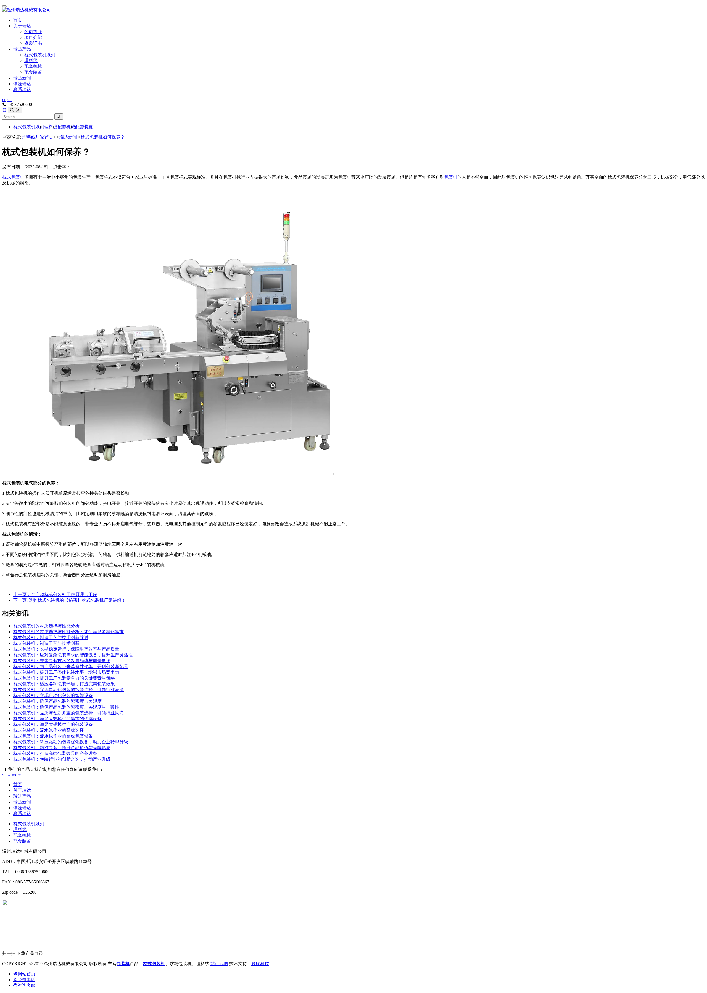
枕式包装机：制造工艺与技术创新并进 (50, 637)
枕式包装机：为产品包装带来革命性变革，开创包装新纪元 (70, 666)
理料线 (31, 60)
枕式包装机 (13, 177)
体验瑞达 (22, 807)
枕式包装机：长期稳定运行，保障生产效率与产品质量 (66, 649)
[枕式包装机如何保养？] (209, 473)
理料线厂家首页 (37, 137)
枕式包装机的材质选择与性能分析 (46, 626)
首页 (17, 20)
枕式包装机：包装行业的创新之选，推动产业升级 (61, 759)
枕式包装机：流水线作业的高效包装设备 (53, 736)
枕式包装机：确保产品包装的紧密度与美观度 (57, 701)
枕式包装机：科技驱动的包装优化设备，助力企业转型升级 (70, 741)
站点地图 (219, 963)
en (4, 99)
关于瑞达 (22, 25)
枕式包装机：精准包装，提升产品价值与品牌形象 (61, 747)
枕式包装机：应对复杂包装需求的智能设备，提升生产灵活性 (73, 655)
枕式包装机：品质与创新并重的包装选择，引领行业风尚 (68, 712)
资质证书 (33, 43)
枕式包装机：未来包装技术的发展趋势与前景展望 (61, 660)
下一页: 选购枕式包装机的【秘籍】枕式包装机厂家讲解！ (69, 600)
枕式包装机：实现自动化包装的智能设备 (53, 695)
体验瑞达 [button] (22, 83)
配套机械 (33, 66)
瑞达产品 (22, 49)
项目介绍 (33, 37)
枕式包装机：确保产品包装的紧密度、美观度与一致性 (66, 707)
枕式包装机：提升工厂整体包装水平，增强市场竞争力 (66, 672)
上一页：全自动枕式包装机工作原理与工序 (55, 594)
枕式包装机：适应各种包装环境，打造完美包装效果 (64, 683)
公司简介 (33, 31)
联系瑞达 (22, 89)
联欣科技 (260, 963)
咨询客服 (26, 985)
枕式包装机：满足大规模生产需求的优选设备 (57, 718)
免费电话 (26, 979)
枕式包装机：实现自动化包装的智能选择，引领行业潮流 (68, 689)
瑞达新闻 (22, 78)
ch (9, 99)
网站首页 (26, 973)
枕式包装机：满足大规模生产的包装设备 (53, 724)
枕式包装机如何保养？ (103, 137)
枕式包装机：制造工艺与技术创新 (46, 643)
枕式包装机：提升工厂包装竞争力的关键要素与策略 (64, 678)
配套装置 (33, 72)
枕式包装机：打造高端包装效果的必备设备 (55, 753)
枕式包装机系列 (39, 54)
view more (11, 775)
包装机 (450, 177)
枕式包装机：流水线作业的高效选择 (48, 730)
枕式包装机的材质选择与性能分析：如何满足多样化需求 (68, 631)
